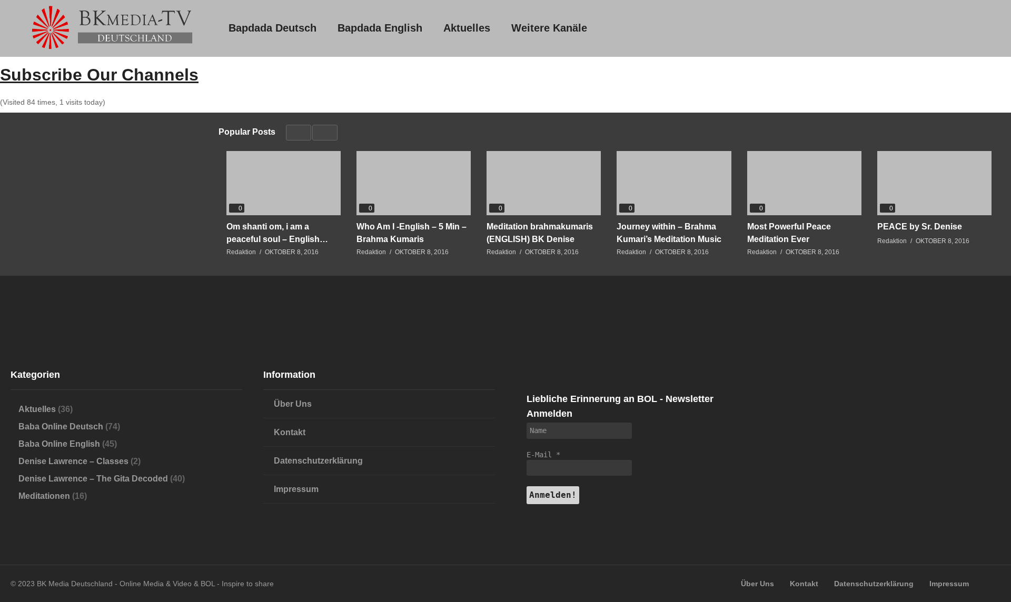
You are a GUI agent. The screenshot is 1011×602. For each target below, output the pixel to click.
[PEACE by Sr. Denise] (934, 183)
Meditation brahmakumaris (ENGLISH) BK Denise (540, 232)
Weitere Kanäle (549, 28)
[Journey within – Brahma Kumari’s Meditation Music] (674, 183)
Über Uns (293, 403)
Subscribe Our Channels (99, 74)
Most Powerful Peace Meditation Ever (789, 232)
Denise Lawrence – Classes (73, 461)
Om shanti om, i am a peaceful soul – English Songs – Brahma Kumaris (277, 233)
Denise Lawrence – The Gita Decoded (93, 478)
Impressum (296, 489)
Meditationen (44, 495)
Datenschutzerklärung (318, 460)
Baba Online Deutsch (60, 426)
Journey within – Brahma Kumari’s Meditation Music (669, 232)
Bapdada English (380, 28)
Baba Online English (59, 443)
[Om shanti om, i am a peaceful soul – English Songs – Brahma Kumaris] (283, 183)
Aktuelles (466, 28)
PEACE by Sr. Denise (919, 226)
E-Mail (543, 454)
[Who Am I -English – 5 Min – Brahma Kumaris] (413, 183)
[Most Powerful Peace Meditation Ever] (804, 183)
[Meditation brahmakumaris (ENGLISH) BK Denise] (544, 183)
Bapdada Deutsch (272, 28)
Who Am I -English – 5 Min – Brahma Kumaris (411, 232)
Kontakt (289, 432)
